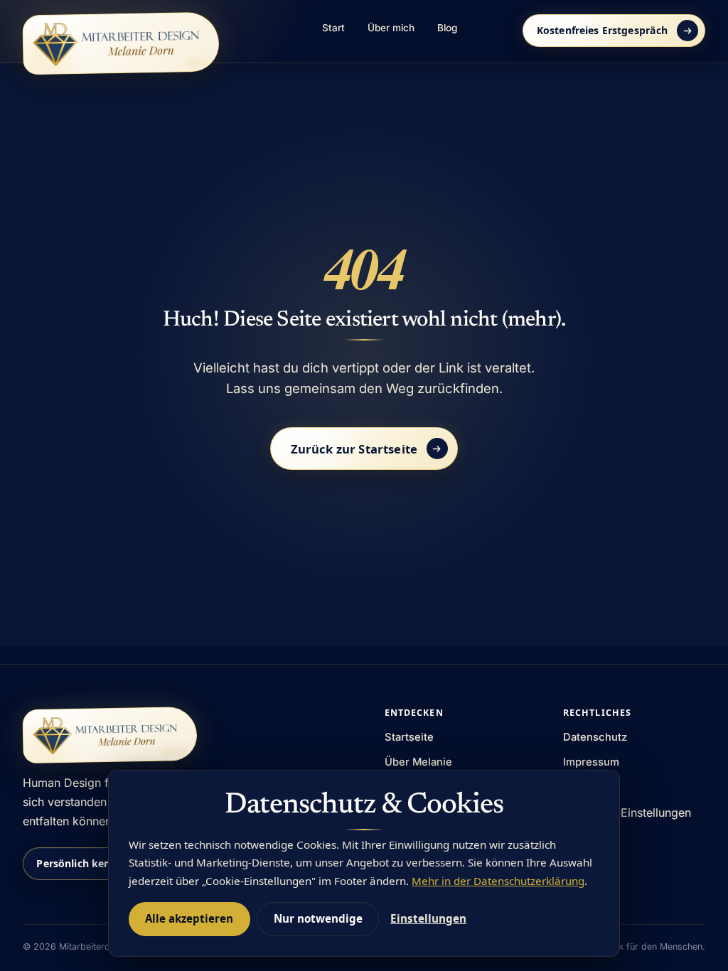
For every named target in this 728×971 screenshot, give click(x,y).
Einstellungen (428, 918)
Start (333, 27)
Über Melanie (418, 762)
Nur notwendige (318, 918)
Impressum (591, 762)
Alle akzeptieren (189, 918)
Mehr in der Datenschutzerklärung (498, 881)
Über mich (391, 27)
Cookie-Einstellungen (634, 812)
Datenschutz (595, 737)
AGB (573, 786)
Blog (447, 27)
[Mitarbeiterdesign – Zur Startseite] (121, 43)
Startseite (409, 737)
